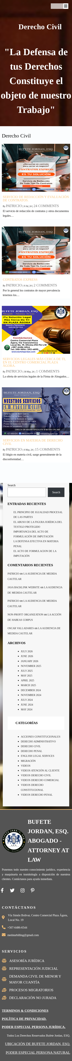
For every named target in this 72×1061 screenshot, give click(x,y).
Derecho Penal (31, 751)
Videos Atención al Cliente (40, 770)
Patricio (14, 206)
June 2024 (27, 704)
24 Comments (46, 206)
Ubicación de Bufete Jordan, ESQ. (37, 1044)
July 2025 (27, 670)
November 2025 (31, 666)
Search (12, 485)
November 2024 (31, 695)
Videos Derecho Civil (36, 775)
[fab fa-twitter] (12, 890)
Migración (28, 761)
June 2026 (27, 656)
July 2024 (27, 700)
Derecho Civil (31, 746)
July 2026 (27, 651)
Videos (25, 765)
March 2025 (28, 685)
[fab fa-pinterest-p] (32, 890)
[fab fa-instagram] (22, 890)
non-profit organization (25, 614)
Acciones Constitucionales (40, 736)
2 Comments (45, 285)
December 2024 (31, 690)
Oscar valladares (21, 628)
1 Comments (47, 371)
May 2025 (26, 675)
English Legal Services (37, 756)
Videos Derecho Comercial (40, 780)
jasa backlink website (24, 587)
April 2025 (27, 680)
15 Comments (47, 449)
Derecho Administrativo (38, 741)
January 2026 (29, 661)
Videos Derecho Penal (37, 794)
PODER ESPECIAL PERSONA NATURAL (38, 1052)
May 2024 (26, 709)
